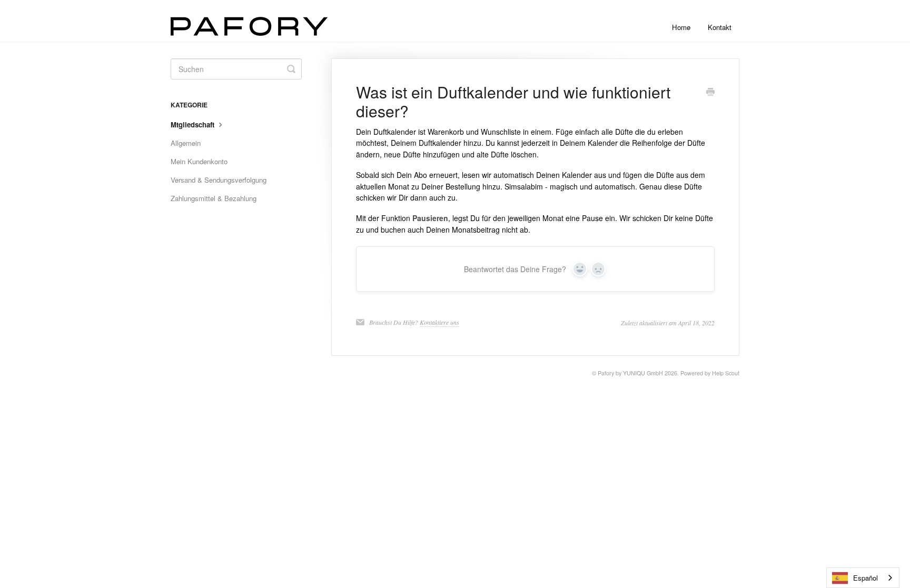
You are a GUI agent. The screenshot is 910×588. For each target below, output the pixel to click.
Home (681, 27)
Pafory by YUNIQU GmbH (630, 373)
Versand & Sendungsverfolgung (218, 180)
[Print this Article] (710, 92)
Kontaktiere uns (439, 322)
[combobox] (862, 577)
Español (865, 578)
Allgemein (186, 143)
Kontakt (719, 27)
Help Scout (725, 373)
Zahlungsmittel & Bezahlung (213, 198)
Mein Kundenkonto (199, 161)
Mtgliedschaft (193, 124)
